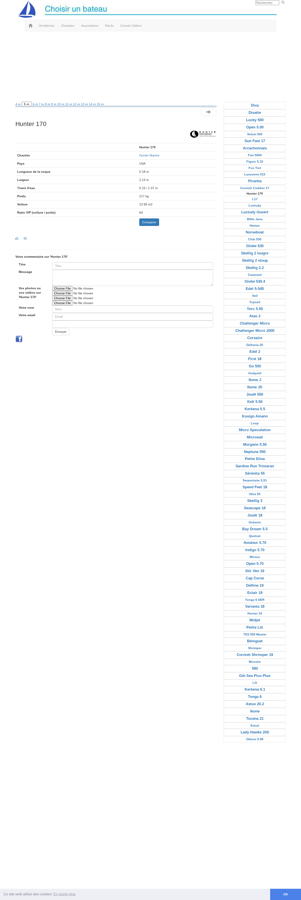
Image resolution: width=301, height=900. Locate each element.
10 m (61, 104)
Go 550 (255, 366)
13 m (85, 104)
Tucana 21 (255, 718)
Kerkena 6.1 (255, 689)
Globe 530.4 (255, 281)
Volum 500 (254, 134)
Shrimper (255, 648)
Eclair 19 (254, 593)
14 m (93, 104)
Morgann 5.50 (255, 444)
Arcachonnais (255, 148)
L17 (255, 199)
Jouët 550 (254, 394)
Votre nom (26, 307)
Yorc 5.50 (255, 309)
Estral (255, 725)
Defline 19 (255, 585)
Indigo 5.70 (254, 550)
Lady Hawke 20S (255, 732)
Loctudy (255, 205)
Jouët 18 (254, 515)
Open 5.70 (255, 564)
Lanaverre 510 (254, 174)
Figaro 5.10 (254, 161)
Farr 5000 (255, 155)
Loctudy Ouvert (254, 212)
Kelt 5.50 (254, 402)
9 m (54, 104)
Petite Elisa (255, 459)
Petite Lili (254, 627)
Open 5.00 (255, 127)
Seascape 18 (255, 508)
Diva (255, 105)
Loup (255, 423)
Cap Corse (255, 578)
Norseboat (255, 232)
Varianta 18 (254, 606)
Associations (89, 25)
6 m (36, 104)
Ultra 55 (254, 494)
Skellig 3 (254, 501)
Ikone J (255, 380)
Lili (255, 682)
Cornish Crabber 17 (254, 188)
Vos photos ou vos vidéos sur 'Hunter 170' (30, 292)
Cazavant (255, 274)
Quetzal (254, 536)
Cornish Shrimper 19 (255, 655)
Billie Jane (255, 219)
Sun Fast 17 (255, 141)
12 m (77, 104)
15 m (100, 104)
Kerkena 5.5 (255, 409)
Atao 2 (254, 316)
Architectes (46, 25)
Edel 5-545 (255, 289)
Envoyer (61, 331)
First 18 (254, 359)
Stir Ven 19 (254, 571)
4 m (18, 104)
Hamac (255, 225)
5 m (26, 104)
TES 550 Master (254, 634)
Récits (109, 25)
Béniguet (255, 641)
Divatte (255, 113)
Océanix (255, 522)
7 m (42, 104)
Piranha (255, 181)
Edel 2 (254, 351)
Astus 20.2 (255, 704)
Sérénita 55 (255, 473)
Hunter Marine (149, 155)
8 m (48, 104)
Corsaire (254, 338)
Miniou (255, 557)
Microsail (255, 437)
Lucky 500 (255, 120)
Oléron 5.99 (254, 739)
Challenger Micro (255, 323)
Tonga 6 (255, 697)
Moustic (255, 661)
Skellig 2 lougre (254, 253)
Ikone (255, 711)
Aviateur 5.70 (254, 543)
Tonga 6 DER (254, 599)
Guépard (254, 373)
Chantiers (67, 25)
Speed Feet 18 (255, 487)
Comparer (149, 222)
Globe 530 (255, 246)
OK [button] (285, 894)
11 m (69, 104)
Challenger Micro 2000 (254, 331)
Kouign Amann (255, 416)
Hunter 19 (254, 613)
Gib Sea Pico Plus (254, 676)
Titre (22, 264)
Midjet (254, 620)
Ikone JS (254, 387)
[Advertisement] (150, 67)
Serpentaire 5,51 (255, 480)
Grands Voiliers (130, 25)
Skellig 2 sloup (255, 260)
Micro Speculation (255, 430)
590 (255, 668)
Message (25, 272)
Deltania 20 (254, 345)
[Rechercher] (283, 2)
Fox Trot (255, 168)
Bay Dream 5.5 (255, 529)
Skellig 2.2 (255, 268)
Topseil (254, 302)
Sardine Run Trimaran (255, 466)
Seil (255, 295)
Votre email (27, 315)
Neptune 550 (255, 452)
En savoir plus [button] (64, 894)
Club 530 (254, 239)
